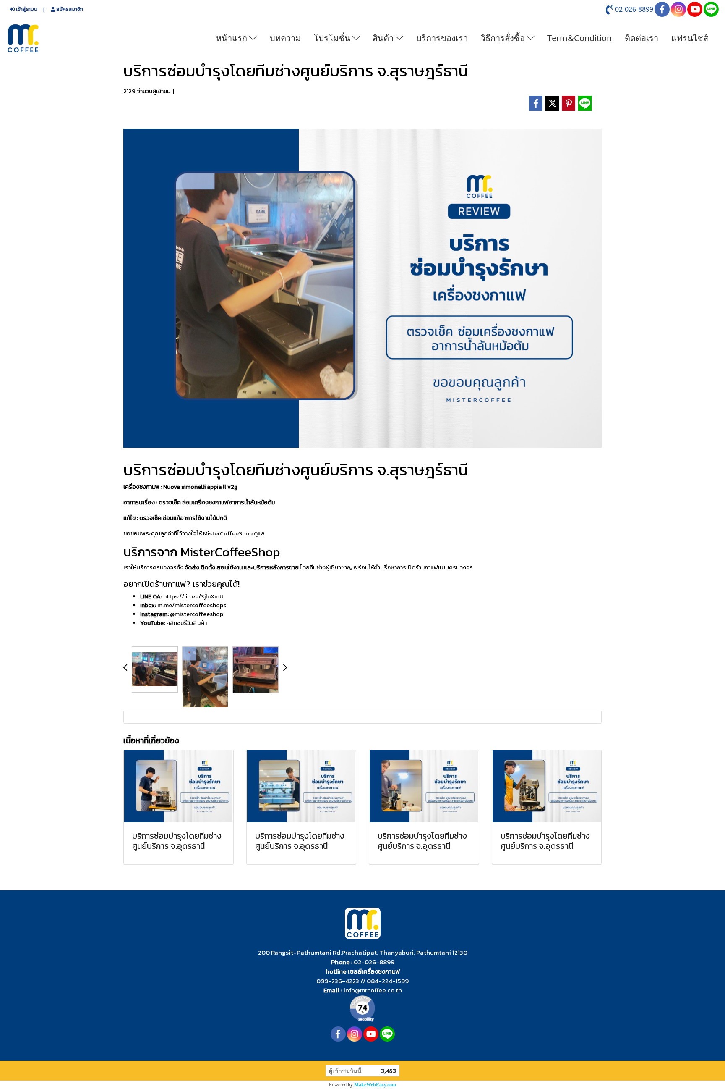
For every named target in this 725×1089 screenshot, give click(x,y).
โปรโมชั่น (333, 38)
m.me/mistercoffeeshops (191, 605)
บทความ (285, 38)
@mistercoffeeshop (196, 614)
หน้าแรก (232, 38)
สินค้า (384, 38)
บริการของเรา (442, 38)
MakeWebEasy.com (375, 1085)
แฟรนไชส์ (689, 38)
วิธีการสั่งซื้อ (504, 38)
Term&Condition (579, 38)
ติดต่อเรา (641, 38)
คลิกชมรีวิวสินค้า (186, 623)
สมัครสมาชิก (69, 9)
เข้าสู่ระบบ (26, 9)
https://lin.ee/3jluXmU (193, 596)
